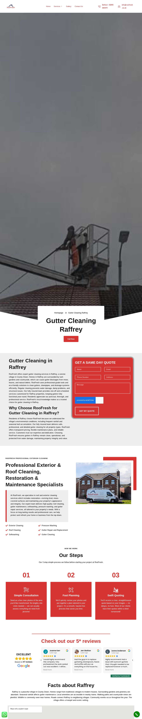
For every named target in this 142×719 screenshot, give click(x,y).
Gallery (68, 6)
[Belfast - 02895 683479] (99, 6)
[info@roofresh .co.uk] (119, 6)
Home (48, 6)
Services (57, 6)
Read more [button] (47, 670)
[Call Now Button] (137, 714)
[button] (132, 660)
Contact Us (79, 6)
